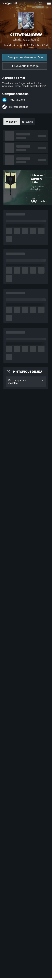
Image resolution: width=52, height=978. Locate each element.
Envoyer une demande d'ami (25, 57)
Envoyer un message (25, 65)
